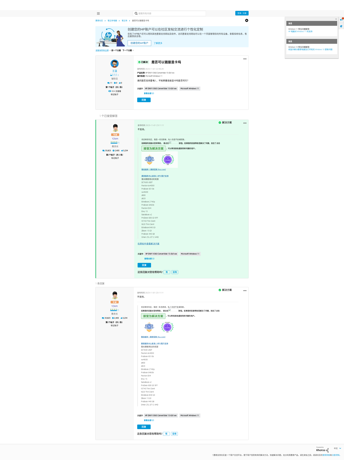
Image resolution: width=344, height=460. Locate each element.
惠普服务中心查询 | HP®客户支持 (155, 176)
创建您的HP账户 (139, 43)
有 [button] (167, 272)
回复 (144, 99)
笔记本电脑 (112, 20)
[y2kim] (115, 128)
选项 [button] (247, 20)
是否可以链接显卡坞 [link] (140, 20)
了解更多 (158, 43)
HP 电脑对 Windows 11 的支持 (300, 31)
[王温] (115, 64)
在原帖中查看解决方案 (149, 243)
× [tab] (336, 19)
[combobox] (169, 13)
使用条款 (326, 455)
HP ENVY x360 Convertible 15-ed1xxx (161, 88)
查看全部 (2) (149, 93)
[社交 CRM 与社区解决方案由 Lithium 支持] (322, 449)
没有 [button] (175, 272)
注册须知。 (336, 455)
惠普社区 (99, 20)
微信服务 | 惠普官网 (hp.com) (153, 170)
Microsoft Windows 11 (190, 88)
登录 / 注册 (241, 13)
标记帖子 (114, 94)
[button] (245, 59)
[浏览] (97, 13)
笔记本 (124, 20)
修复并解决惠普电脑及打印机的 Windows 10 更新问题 (310, 49)
